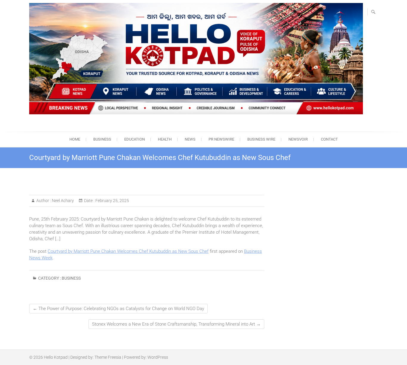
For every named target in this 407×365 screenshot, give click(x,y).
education (134, 139)
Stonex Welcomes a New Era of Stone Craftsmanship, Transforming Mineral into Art (176, 324)
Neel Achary (62, 200)
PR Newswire (221, 139)
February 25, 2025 (111, 200)
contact (329, 139)
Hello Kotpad (56, 357)
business (102, 139)
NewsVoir (298, 139)
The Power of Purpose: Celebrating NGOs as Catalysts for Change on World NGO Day (118, 308)
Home (74, 139)
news (190, 139)
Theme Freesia (107, 357)
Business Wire (261, 139)
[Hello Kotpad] (196, 58)
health (165, 139)
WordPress (157, 357)
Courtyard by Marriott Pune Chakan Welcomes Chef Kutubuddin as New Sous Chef (128, 251)
